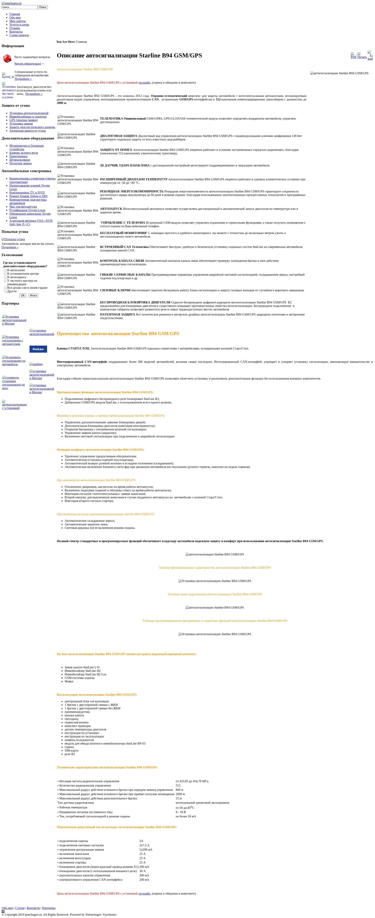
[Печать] (362, 57)
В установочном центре (23, 273)
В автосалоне (16, 270)
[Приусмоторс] (15, 323)
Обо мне (7, 908)
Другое (12, 291)
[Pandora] (36, 364)
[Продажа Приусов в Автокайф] (15, 344)
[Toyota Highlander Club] (15, 408)
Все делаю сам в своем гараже (27, 287)
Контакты (33, 908)
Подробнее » (10, 247)
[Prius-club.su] (15, 388)
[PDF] (354, 57)
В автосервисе (16, 277)
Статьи (20, 908)
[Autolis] (42, 378)
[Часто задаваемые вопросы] (7, 63)
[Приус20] (15, 364)
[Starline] (38, 351)
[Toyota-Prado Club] (42, 334)
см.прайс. (144, 82)
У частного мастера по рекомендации (22, 282)
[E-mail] (370, 58)
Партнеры (48, 908)
